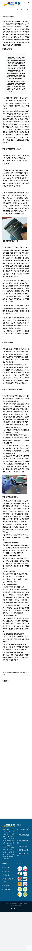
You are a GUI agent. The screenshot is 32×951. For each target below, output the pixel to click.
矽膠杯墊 (6, 871)
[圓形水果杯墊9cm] (25, 889)
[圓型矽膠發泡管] (19, 878)
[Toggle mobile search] (25, 2)
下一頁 (26, 9)
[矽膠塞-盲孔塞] (25, 873)
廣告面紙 (6, 885)
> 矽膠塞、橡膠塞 (22, 850)
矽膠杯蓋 (6, 867)
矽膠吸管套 (6, 875)
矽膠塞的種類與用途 (8, 880)
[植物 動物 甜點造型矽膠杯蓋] (25, 884)
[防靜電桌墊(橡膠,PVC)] (25, 878)
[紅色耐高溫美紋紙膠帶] (25, 868)
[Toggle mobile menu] (29, 2)
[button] (16, 670)
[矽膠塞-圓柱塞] (19, 868)
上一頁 (21, 9)
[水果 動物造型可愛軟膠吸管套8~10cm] (19, 884)
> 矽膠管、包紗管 (22, 846)
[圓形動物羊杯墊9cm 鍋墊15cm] (19, 894)
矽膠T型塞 (6, 889)
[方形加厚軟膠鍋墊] (25, 894)
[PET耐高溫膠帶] (19, 873)
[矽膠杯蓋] (19, 889)
